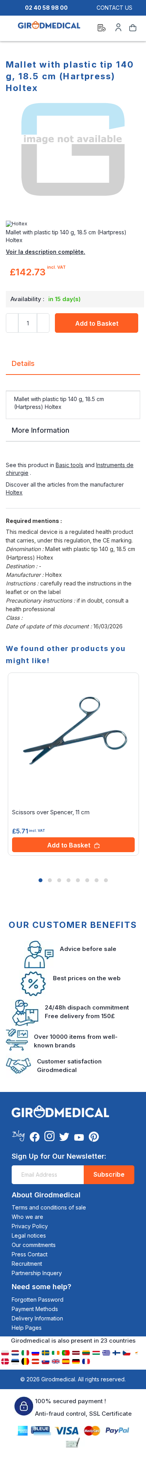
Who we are (27, 1216)
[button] (40, 880)
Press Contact (29, 1254)
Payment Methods (35, 1309)
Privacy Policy (30, 1226)
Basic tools (69, 465)
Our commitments (34, 1245)
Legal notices (29, 1235)
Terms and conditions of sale (49, 1207)
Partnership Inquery (37, 1273)
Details (23, 363)
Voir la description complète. (45, 251)
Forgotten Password (37, 1299)
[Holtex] (73, 224)
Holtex (14, 492)
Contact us (114, 7)
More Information (40, 430)
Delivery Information (37, 1318)
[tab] (73, 366)
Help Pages (27, 1327)
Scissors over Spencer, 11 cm (51, 812)
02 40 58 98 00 (46, 7)
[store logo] (49, 29)
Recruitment (27, 1263)
